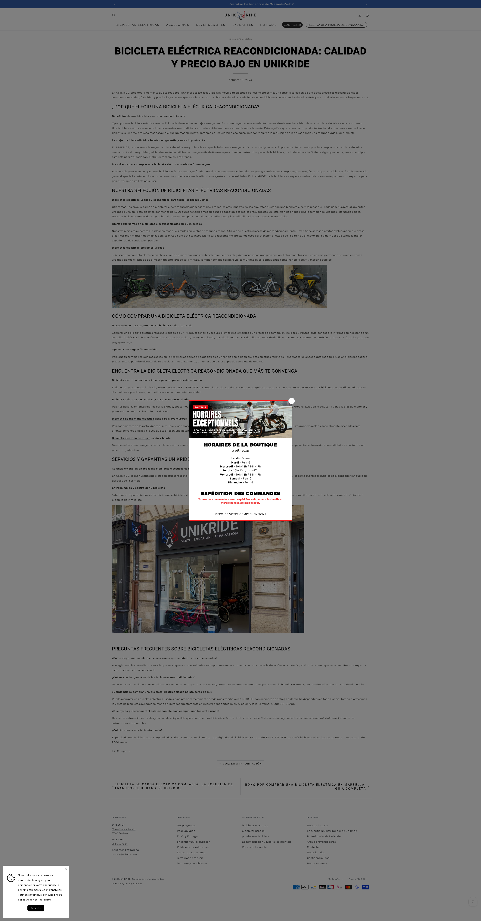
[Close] (66, 868)
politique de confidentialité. (34, 899)
